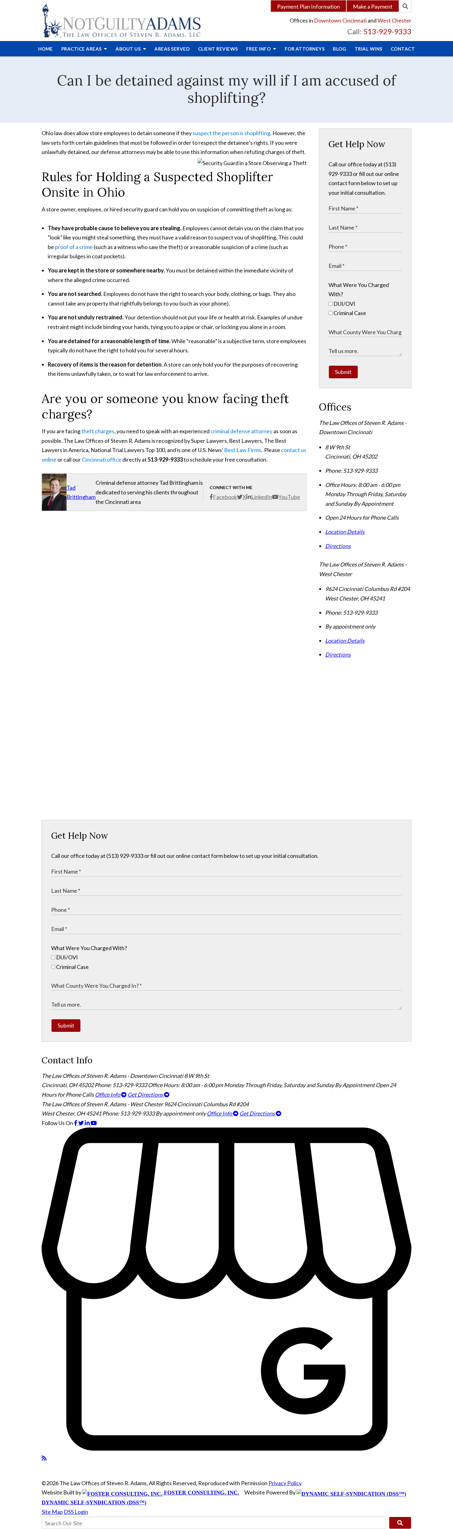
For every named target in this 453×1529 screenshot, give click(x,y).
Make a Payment (373, 6)
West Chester (394, 20)
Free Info (259, 49)
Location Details (345, 531)
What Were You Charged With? (89, 948)
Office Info (108, 1094)
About (129, 49)
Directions (338, 545)
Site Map (52, 1511)
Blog (339, 49)
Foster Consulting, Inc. (200, 1493)
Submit (343, 371)
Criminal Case (349, 313)
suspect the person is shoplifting (231, 133)
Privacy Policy (285, 1483)
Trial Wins (368, 49)
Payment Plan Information (308, 6)
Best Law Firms (242, 450)
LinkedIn (261, 496)
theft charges (97, 431)
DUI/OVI (344, 303)
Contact (403, 49)
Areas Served (172, 49)
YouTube (289, 496)
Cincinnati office (101, 459)
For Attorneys (305, 49)
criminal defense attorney (241, 431)
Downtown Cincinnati (340, 20)
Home (45, 49)
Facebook (225, 496)
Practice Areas (82, 49)
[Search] (405, 6)
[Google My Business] (226, 1448)
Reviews (218, 49)
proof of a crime (74, 246)
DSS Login (76, 1511)
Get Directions (146, 1094)
